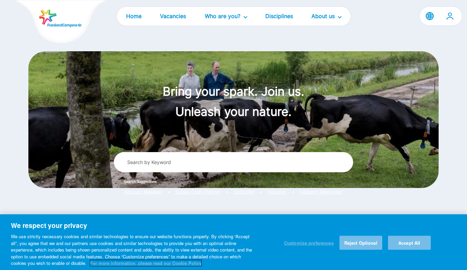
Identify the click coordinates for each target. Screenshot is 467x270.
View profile (450, 16)
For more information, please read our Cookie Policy (146, 263)
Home (134, 16)
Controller (244, 191)
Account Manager (143, 191)
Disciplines (279, 16)
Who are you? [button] (223, 16)
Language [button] (430, 16)
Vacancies (173, 16)
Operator (276, 191)
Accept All (409, 242)
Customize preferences (309, 242)
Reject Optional (360, 242)
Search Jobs (322, 162)
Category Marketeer (321, 191)
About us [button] (323, 16)
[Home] (48, 22)
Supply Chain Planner (198, 191)
